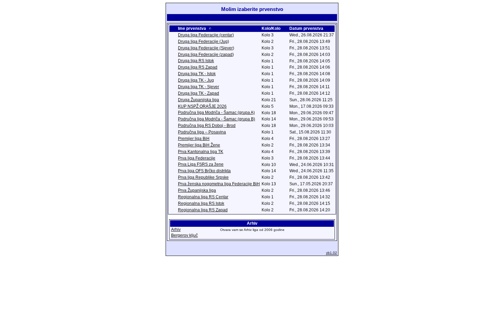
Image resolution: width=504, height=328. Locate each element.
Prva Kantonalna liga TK (200, 151)
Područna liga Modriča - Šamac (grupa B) (216, 119)
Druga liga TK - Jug (196, 80)
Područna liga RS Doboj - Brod (207, 125)
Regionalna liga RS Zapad (203, 210)
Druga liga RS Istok (196, 60)
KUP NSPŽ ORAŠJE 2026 (202, 106)
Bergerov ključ (184, 235)
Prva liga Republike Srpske (203, 177)
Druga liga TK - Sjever (198, 86)
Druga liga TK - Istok (197, 73)
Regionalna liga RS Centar (203, 197)
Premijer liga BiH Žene (199, 145)
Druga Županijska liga (198, 99)
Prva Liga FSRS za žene (201, 164)
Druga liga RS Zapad (197, 67)
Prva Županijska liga (197, 190)
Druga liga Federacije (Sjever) (206, 48)
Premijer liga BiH (193, 138)
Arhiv (176, 229)
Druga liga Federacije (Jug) (203, 41)
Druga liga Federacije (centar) (206, 35)
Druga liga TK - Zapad (198, 93)
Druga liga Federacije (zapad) (206, 54)
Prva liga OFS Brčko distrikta (204, 170)
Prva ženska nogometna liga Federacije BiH (219, 183)
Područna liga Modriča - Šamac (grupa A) (216, 112)
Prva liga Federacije (196, 158)
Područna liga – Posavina (202, 132)
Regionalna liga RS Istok (201, 203)
